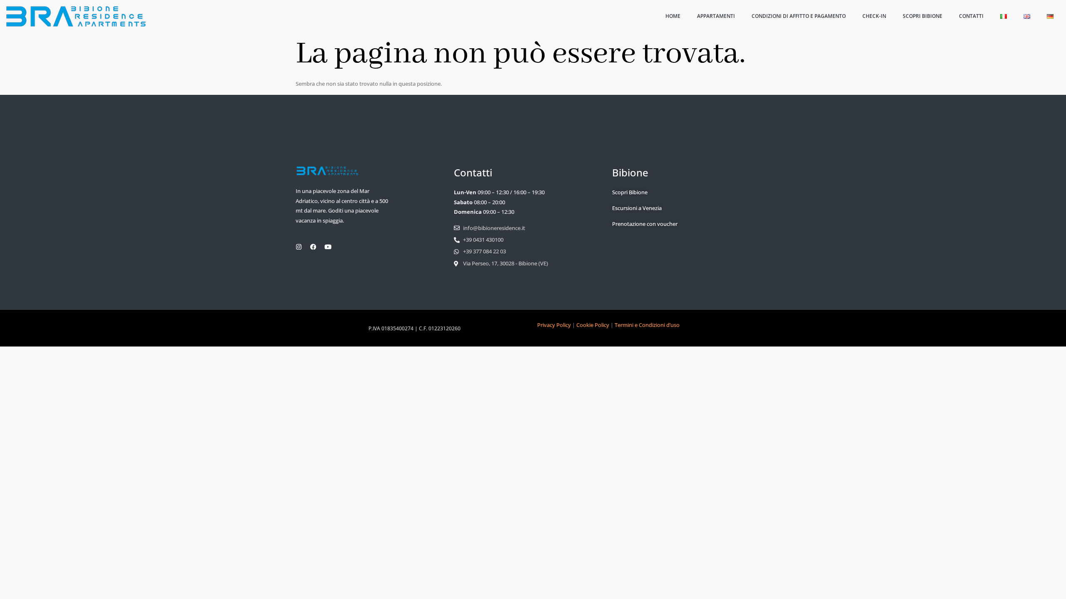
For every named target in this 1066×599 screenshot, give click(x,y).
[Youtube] (328, 247)
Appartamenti (716, 16)
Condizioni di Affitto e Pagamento (799, 16)
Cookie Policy (592, 325)
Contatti (971, 16)
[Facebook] (313, 247)
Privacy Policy (554, 325)
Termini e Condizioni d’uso (647, 325)
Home (672, 16)
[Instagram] (299, 247)
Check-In (874, 16)
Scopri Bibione (922, 16)
